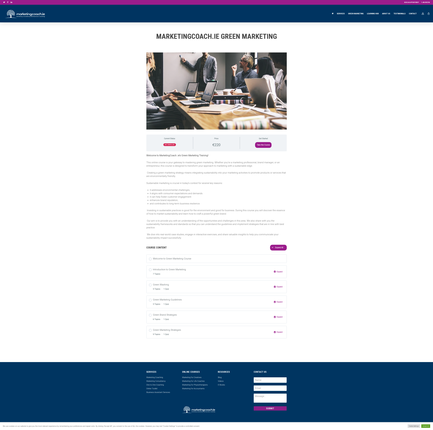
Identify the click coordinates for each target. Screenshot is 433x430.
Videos (221, 381)
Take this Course (263, 145)
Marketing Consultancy (156, 381)
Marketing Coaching (154, 377)
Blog (220, 377)
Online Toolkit (151, 389)
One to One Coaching (155, 385)
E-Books (221, 385)
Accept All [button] (426, 426)
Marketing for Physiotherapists (195, 385)
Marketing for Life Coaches (193, 381)
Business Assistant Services (158, 392)
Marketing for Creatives (192, 377)
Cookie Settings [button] (414, 426)
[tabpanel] (216, 197)
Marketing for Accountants (193, 389)
